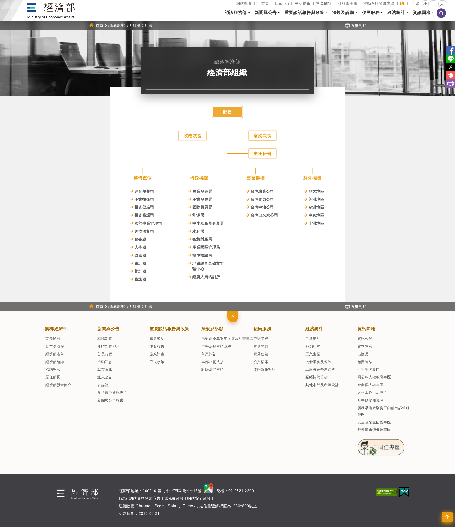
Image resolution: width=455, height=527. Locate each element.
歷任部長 (53, 377)
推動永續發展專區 (379, 3)
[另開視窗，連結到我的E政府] (404, 492)
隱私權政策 (174, 498)
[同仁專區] (381, 446)
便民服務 (262, 328)
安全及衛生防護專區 (374, 422)
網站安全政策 (199, 498)
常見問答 (324, 3)
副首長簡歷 (55, 346)
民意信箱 (302, 3)
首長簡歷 (53, 339)
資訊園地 (366, 328)
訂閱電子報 (347, 3)
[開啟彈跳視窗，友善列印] (355, 25)
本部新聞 (104, 339)
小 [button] (425, 4)
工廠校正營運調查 (320, 369)
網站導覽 (244, 3)
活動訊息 (104, 362)
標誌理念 (53, 369)
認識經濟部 (118, 25)
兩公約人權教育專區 (374, 377)
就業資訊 (104, 369)
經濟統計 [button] (396, 12)
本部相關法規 (212, 362)
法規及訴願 (212, 328)
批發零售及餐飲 (318, 362)
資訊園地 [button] (422, 12)
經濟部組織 (55, 362)
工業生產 (312, 354)
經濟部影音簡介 (59, 385)
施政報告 (157, 346)
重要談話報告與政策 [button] (304, 12)
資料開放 (365, 346)
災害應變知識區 (371, 400)
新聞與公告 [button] (266, 12)
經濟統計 (314, 328)
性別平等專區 (369, 369)
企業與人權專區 (371, 385)
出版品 (363, 354)
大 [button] (442, 3)
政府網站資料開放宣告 (141, 498)
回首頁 (263, 3)
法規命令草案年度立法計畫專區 (227, 339)
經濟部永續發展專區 (374, 430)
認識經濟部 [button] (236, 12)
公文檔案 (261, 362)
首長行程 (104, 354)
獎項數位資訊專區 (112, 392)
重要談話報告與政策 (169, 328)
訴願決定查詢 (212, 369)
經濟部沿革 (55, 354)
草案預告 (208, 354)
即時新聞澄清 (108, 346)
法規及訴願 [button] (343, 12)
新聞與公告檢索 (110, 400)
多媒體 (103, 385)
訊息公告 (104, 377)
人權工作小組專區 (372, 392)
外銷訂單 (312, 346)
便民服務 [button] (371, 12)
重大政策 (157, 362)
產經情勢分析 (316, 377)
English (282, 3)
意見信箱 (261, 354)
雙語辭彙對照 (265, 369)
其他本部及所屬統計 (322, 385)
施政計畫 (157, 354)
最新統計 (312, 339)
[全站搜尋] (441, 16)
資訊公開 (365, 339)
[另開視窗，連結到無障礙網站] (386, 492)
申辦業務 (261, 339)
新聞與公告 (108, 328)
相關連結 (365, 362)
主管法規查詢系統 (216, 346)
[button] (233, 316)
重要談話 (157, 339)
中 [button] (433, 3)
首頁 (100, 25)
